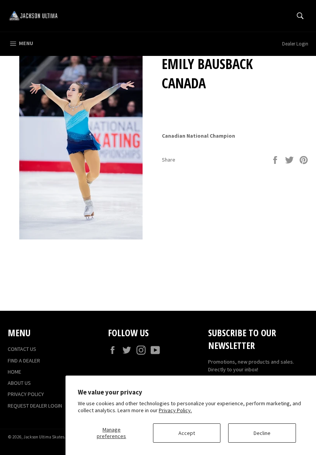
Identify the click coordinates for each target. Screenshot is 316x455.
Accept (186, 433)
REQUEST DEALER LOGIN (35, 405)
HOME (14, 371)
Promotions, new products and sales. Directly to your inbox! (251, 365)
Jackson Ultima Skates (44, 437)
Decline (262, 433)
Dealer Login (295, 43)
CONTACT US (22, 348)
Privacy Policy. (175, 410)
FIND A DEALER (24, 360)
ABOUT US (19, 382)
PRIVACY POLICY (26, 394)
